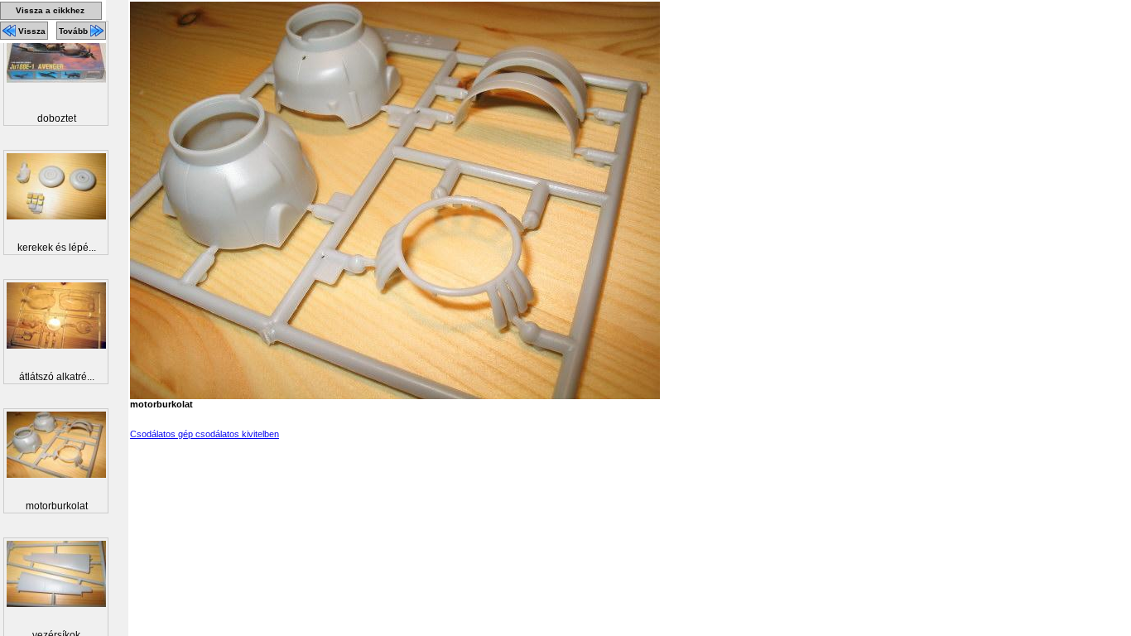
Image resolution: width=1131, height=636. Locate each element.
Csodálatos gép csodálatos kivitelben (204, 434)
